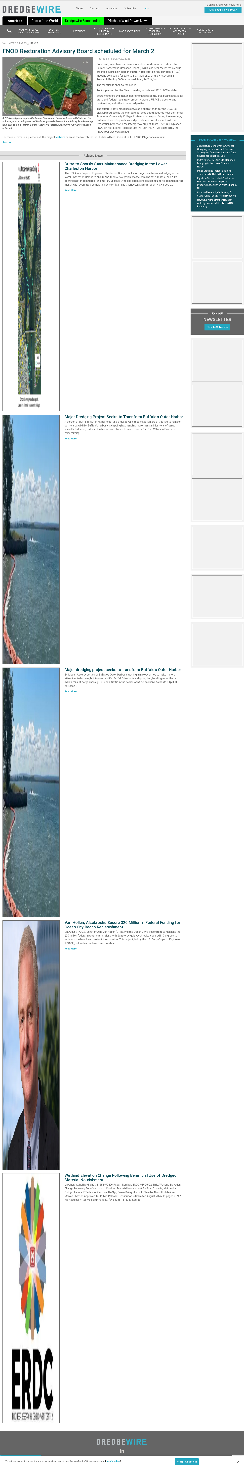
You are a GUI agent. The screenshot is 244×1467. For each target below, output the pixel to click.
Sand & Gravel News (129, 31)
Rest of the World (44, 21)
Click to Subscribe (217, 327)
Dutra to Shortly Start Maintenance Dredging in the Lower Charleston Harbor (116, 166)
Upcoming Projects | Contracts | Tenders (180, 31)
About (79, 8)
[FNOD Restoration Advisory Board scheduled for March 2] (47, 86)
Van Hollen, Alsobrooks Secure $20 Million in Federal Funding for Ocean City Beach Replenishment (122, 924)
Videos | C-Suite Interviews (205, 31)
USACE (34, 43)
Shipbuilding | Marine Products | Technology (154, 31)
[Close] (238, 1461)
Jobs (146, 8)
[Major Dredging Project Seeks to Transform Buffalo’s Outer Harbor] (31, 539)
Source (6, 142)
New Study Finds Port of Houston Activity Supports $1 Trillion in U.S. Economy (215, 203)
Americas (15, 21)
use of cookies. (113, 1461)
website (60, 137)
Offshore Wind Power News (128, 21)
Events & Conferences (54, 31)
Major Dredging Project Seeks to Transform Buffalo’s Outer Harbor (124, 417)
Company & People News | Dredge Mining (29, 31)
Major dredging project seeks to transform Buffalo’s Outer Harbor (123, 669)
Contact (94, 8)
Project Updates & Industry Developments (104, 31)
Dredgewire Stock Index (82, 21)
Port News (79, 31)
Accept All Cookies (187, 1462)
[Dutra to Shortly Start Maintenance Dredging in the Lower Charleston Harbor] (31, 286)
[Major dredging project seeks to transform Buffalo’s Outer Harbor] (31, 792)
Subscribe (130, 8)
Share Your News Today (223, 9)
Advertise (111, 8)
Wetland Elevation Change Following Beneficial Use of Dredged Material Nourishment (121, 1177)
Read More (71, 190)
